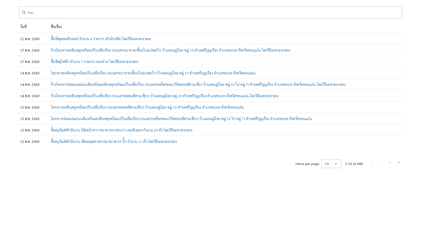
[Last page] (399, 163)
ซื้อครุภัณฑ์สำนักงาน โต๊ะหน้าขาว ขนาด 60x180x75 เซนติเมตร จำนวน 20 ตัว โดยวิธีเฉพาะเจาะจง (121, 130)
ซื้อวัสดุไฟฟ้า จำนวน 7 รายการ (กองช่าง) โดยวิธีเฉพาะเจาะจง (94, 61)
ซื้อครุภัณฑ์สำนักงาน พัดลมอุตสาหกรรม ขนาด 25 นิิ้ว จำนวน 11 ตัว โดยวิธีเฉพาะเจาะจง (114, 141)
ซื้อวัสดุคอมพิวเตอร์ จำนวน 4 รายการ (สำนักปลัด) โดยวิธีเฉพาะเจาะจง (101, 38)
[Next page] (390, 163)
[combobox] (331, 163)
